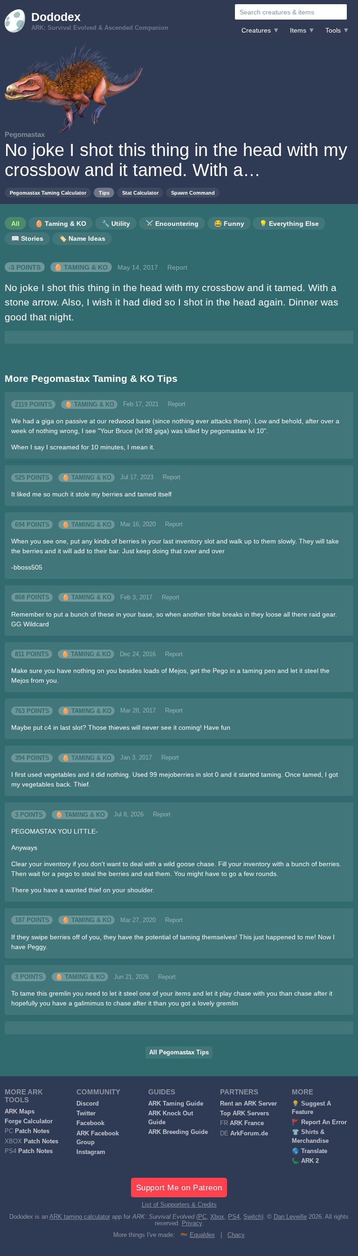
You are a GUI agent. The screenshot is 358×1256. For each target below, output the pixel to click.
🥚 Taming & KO (81, 267)
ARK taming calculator (79, 1217)
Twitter (86, 1113)
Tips (104, 193)
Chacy (236, 1235)
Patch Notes (32, 1131)
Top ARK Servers (244, 1113)
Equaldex (202, 1235)
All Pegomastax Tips (179, 1052)
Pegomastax (25, 134)
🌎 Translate (309, 1151)
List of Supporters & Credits (179, 1205)
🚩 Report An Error (319, 1122)
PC (202, 1217)
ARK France (247, 1123)
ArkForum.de (249, 1133)
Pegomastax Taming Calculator (48, 193)
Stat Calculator (140, 193)
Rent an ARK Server (248, 1103)
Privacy (192, 1223)
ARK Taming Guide (175, 1103)
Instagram (90, 1152)
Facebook (90, 1123)
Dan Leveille (290, 1217)
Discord (87, 1103)
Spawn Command (193, 193)
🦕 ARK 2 (305, 1161)
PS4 (234, 1217)
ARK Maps (19, 1111)
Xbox (217, 1217)
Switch (252, 1217)
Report (177, 267)
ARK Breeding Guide (178, 1132)
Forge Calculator (29, 1121)
